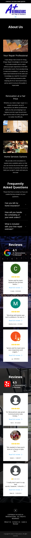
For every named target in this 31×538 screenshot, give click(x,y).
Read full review (15, 288)
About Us (7, 522)
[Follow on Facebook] (15, 510)
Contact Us (16, 522)
